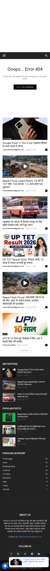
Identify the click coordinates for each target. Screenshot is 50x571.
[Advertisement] (25, 26)
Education (6, 255)
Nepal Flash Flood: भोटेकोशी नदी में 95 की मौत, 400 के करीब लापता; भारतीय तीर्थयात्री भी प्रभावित (23, 300)
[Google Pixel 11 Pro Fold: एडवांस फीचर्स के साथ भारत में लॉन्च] (25, 129)
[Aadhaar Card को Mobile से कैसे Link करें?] (9, 441)
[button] (4, 55)
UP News (6, 217)
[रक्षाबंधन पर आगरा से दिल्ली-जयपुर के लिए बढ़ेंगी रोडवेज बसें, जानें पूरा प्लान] (25, 207)
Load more (24, 350)
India (5, 334)
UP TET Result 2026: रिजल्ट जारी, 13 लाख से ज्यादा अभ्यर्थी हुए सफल (23, 261)
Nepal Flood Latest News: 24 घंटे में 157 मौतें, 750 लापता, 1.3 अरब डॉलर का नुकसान (23, 184)
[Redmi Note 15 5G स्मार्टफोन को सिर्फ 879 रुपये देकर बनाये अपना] (9, 417)
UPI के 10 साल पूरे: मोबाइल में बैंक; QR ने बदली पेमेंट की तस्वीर (22, 340)
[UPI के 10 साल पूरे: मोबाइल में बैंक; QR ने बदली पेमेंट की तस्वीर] (25, 324)
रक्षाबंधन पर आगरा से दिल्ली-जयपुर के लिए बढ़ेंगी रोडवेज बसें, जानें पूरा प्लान (22, 223)
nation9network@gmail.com (13, 150)
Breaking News (8, 176)
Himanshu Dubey (9, 345)
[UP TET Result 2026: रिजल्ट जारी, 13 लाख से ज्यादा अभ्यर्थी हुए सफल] (25, 245)
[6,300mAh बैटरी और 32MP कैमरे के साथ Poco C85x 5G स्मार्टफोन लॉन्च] (9, 429)
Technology (7, 139)
